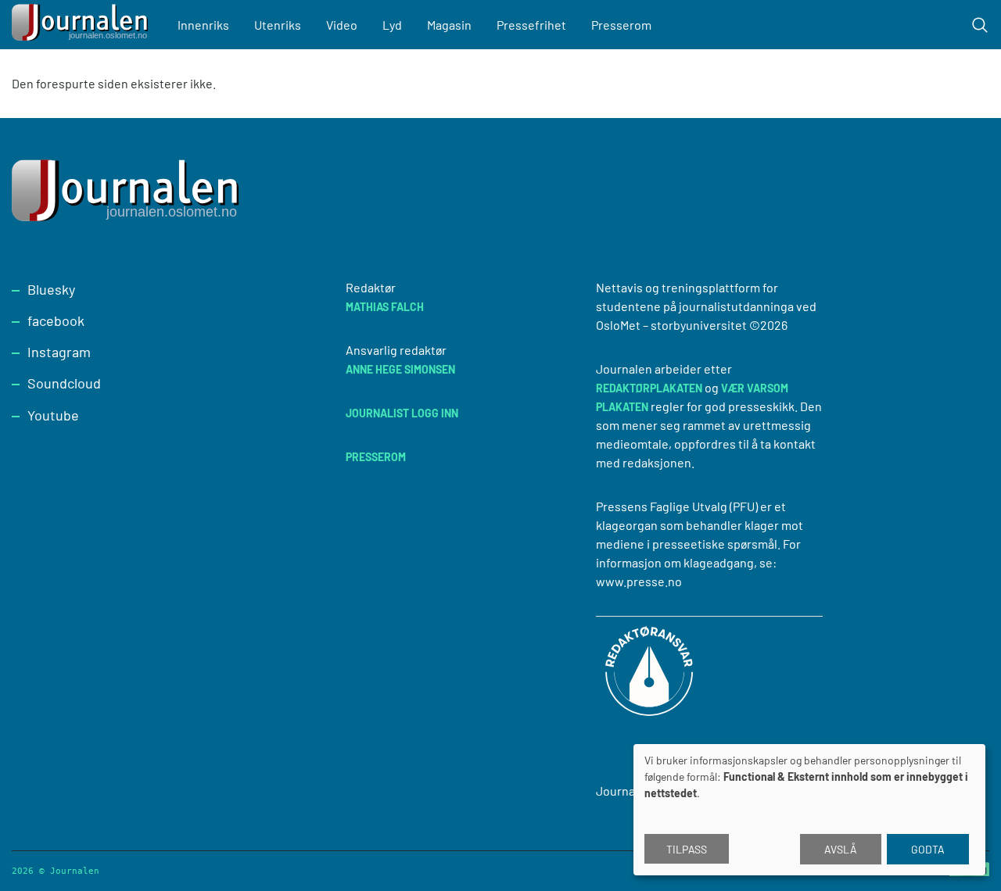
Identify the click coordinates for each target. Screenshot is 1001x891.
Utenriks (277, 24)
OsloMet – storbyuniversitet (671, 324)
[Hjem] (82, 24)
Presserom (621, 24)
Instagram (59, 351)
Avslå (840, 849)
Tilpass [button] (686, 849)
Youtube (53, 415)
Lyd (392, 24)
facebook (55, 320)
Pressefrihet (531, 24)
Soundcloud (64, 383)
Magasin (449, 24)
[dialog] (809, 809)
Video (341, 24)
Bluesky (51, 289)
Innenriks (203, 24)
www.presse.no (639, 581)
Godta (928, 849)
